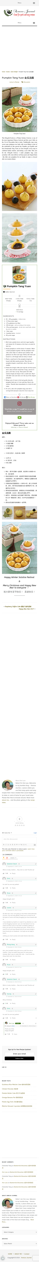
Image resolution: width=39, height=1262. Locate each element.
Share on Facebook (11, 397)
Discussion (26, 82)
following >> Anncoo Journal (19, 427)
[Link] (21, 845)
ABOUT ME (18, 1254)
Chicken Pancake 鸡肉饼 (10, 1089)
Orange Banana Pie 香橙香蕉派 (12, 1097)
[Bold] (4, 845)
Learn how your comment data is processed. (18, 849)
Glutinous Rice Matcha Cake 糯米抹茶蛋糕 (16, 1084)
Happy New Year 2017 (26, 609)
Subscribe (19, 1058)
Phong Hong (11, 944)
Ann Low (11, 1023)
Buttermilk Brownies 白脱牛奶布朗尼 (22, 1172)
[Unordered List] (15, 845)
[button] (4, 289)
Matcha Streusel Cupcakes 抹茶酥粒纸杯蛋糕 (17, 1106)
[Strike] (10, 845)
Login (35, 833)
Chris (8, 878)
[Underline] (8, 845)
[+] (25, 844)
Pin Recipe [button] (22, 397)
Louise (9, 907)
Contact (26, 1254)
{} (23, 844)
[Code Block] (19, 845)
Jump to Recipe (14, 82)
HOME (10, 1254)
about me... (6, 800)
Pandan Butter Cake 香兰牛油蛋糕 (13, 1093)
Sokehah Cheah (12, 864)
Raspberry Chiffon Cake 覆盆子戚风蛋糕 (18, 606)
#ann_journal (28, 411)
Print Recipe (31, 397)
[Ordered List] (12, 845)
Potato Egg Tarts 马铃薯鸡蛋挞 (12, 1102)
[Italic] (6, 845)
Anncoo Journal (26, 1258)
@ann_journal (16, 411)
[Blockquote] (17, 845)
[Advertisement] (19, 46)
